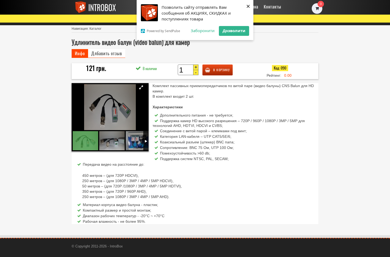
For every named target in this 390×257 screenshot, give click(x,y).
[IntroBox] (99, 7)
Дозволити (234, 30)
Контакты (272, 6)
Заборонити (203, 30)
